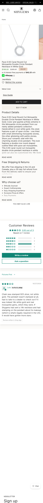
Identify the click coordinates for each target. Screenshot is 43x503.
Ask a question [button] (21, 261)
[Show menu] (3, 10)
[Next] (40, 2)
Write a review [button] (21, 255)
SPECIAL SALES (25, 2)
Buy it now (21, 108)
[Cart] (39, 10)
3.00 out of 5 (28, 230)
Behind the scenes (13, 82)
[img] (7, 284)
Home (4, 19)
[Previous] (3, 2)
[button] (11, 244)
